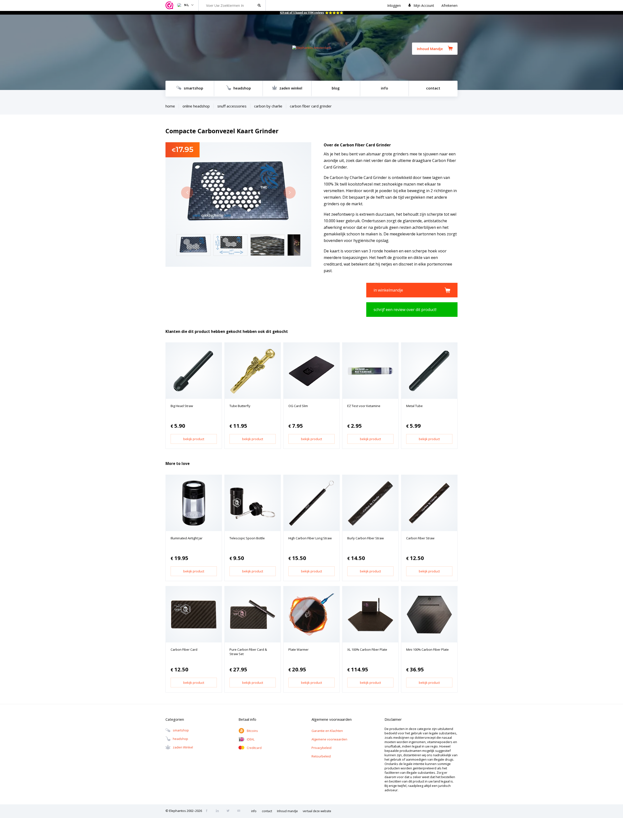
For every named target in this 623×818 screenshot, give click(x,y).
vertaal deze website (317, 811)
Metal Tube (414, 406)
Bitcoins (252, 731)
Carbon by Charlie (268, 106)
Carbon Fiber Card (184, 649)
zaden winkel (290, 88)
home (170, 106)
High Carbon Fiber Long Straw (310, 538)
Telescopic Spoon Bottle (247, 538)
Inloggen (394, 5)
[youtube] (240, 811)
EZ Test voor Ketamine (363, 406)
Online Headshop (196, 106)
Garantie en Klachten (327, 731)
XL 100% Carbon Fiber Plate (367, 649)
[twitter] (229, 811)
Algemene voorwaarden (329, 739)
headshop (242, 88)
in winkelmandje (388, 290)
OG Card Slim (298, 406)
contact (433, 88)
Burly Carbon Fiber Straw (365, 538)
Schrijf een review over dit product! (405, 309)
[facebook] (208, 811)
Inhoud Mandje (430, 48)
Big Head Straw (182, 406)
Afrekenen (449, 5)
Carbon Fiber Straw (420, 538)
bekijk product (193, 439)
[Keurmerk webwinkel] (170, 5)
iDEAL (251, 739)
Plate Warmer (298, 649)
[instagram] (219, 811)
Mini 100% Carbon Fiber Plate (427, 649)
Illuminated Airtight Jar (186, 538)
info (384, 88)
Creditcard (254, 748)
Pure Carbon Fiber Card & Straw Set (248, 651)
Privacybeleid (321, 748)
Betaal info (247, 719)
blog (336, 88)
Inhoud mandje (287, 811)
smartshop (193, 88)
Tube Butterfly (239, 406)
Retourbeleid (321, 756)
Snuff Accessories (232, 106)
